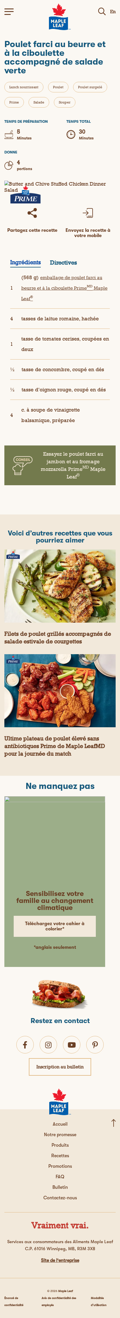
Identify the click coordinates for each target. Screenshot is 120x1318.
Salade (38, 102)
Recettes (60, 1155)
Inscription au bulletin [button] (60, 1067)
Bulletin (60, 1187)
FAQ (60, 1176)
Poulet (58, 87)
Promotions (60, 1166)
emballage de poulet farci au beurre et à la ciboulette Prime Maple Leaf (64, 288)
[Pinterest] (95, 1044)
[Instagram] (48, 1044)
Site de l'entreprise (60, 1260)
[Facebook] (25, 1044)
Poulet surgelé (90, 87)
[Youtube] (72, 1044)
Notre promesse (60, 1134)
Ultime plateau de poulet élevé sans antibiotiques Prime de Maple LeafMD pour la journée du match (54, 746)
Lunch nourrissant (23, 87)
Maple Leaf (65, 1291)
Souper (64, 102)
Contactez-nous (60, 1197)
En (113, 11)
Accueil (60, 1124)
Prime (14, 102)
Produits (60, 1145)
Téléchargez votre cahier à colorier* (54, 926)
